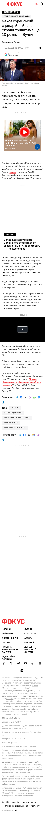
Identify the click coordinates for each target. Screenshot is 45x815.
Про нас (6, 642)
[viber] (33, 663)
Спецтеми (30, 633)
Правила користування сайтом (10, 649)
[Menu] (3, 4)
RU (36, 4)
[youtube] (25, 663)
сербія (15, 408)
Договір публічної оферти (30, 649)
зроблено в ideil (10, 810)
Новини (6, 629)
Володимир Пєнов (11, 42)
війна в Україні (11, 423)
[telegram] (18, 663)
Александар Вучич (13, 413)
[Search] (41, 4)
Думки (28, 629)
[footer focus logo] (13, 621)
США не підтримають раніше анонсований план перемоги (21, 382)
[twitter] (11, 663)
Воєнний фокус (11, 12)
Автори (28, 638)
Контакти (35, 806)
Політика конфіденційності (15, 806)
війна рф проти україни (15, 428)
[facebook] (4, 663)
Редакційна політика (8, 657)
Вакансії (29, 642)
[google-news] (40, 663)
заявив (13, 172)
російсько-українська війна (17, 418)
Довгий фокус (10, 638)
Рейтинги (7, 633)
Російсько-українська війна (17, 16)
